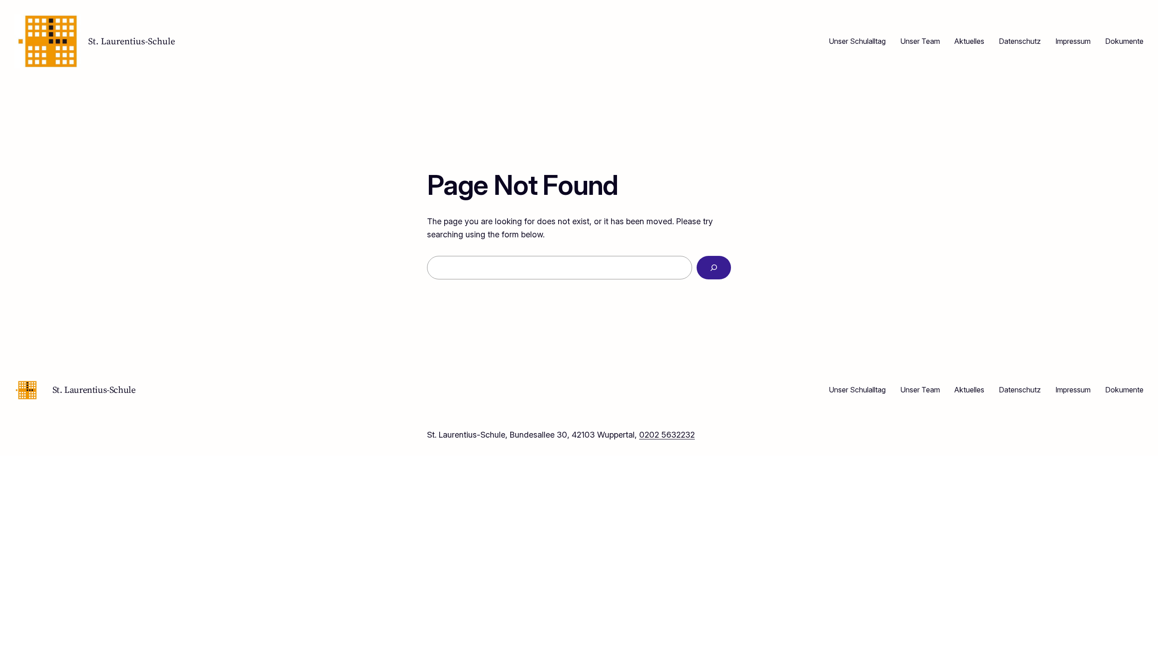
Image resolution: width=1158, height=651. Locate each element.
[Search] (714, 267)
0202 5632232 (667, 434)
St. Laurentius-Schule (131, 41)
